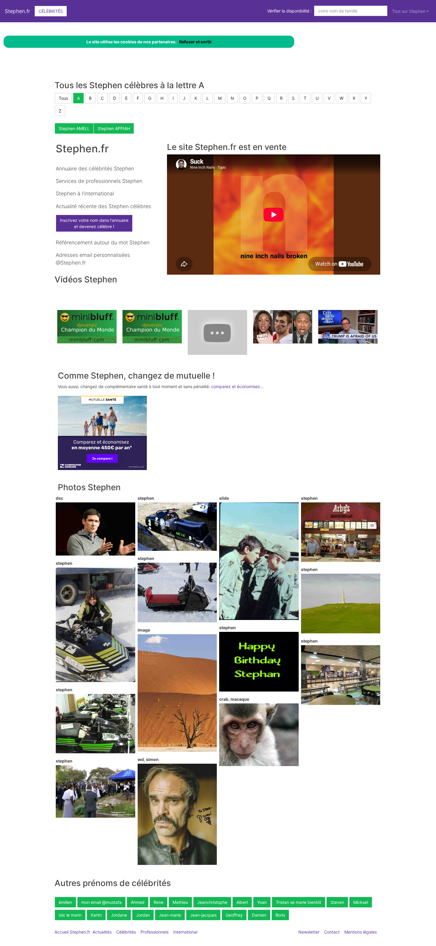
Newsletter (308, 931)
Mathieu (180, 902)
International (185, 931)
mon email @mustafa (101, 902)
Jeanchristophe (212, 902)
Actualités (102, 931)
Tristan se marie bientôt (298, 902)
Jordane (119, 914)
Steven (337, 902)
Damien (259, 914)
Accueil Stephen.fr (72, 931)
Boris (280, 914)
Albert (242, 902)
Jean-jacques (203, 914)
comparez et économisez (235, 386)
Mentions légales (360, 931)
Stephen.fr (17, 11)
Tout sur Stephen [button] (408, 11)
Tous (63, 98)
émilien (65, 902)
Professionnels (154, 931)
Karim (96, 914)
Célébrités (51, 11)
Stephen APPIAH (114, 128)
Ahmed (137, 902)
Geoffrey (234, 914)
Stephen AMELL (74, 128)
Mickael (360, 902)
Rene (158, 902)
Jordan (143, 914)
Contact (332, 931)
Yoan (262, 902)
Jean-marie (170, 914)
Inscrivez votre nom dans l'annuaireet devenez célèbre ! (94, 223)
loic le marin (70, 914)
